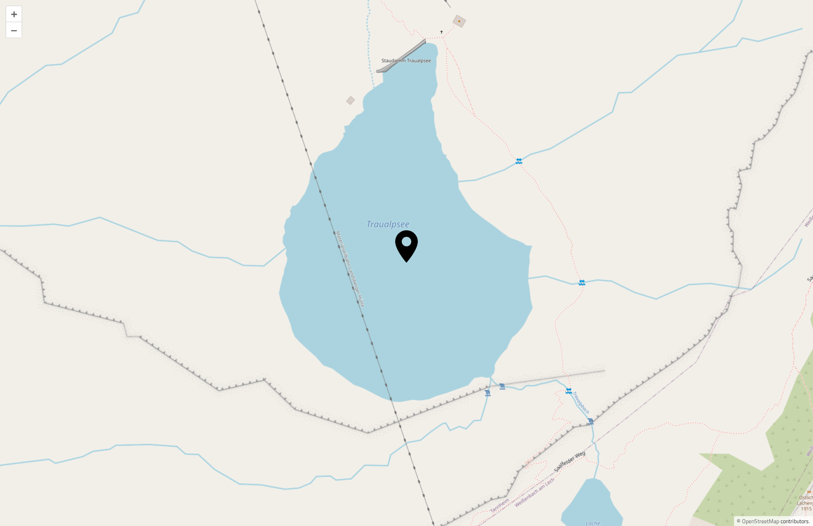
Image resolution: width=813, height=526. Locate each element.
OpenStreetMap (760, 521)
